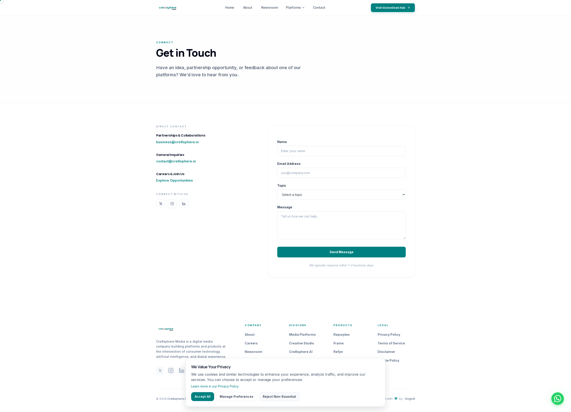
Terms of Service (391, 343)
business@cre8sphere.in (177, 142)
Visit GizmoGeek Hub (390, 7)
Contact (319, 7)
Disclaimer (386, 352)
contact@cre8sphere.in (176, 161)
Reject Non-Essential (279, 396)
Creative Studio (301, 343)
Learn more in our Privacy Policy (215, 386)
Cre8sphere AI (300, 352)
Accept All (203, 396)
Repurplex (341, 334)
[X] (160, 203)
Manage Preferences (236, 396)
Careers (251, 343)
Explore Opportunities (174, 180)
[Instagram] (172, 203)
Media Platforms (302, 334)
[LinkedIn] (183, 203)
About (247, 7)
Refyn (338, 352)
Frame (338, 343)
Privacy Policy (389, 334)
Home (229, 7)
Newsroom (269, 7)
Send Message (342, 252)
